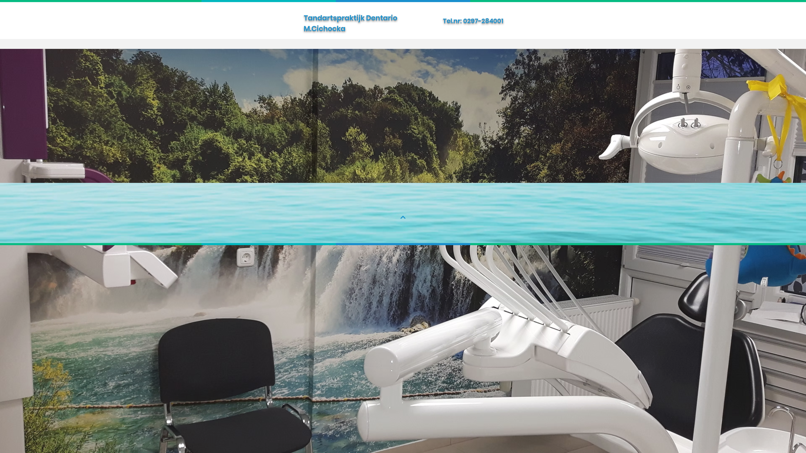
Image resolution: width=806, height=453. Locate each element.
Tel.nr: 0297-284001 (473, 20)
